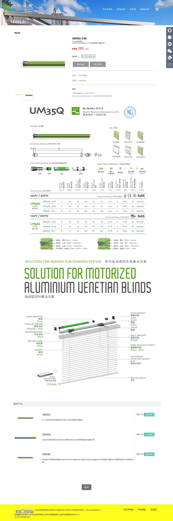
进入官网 (97, 64)
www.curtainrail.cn (93, 510)
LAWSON (82, 81)
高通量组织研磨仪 (21, 515)
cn (78, 515)
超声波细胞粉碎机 (67, 515)
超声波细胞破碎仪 (52, 515)
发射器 (133, 9)
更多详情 (80, 64)
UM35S (46, 414)
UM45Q (46, 434)
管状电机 (121, 9)
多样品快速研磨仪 (37, 515)
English (144, 9)
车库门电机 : (77, 93)
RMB (74, 49)
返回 (86, 487)
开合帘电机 (107, 9)
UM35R (46, 454)
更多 (87, 49)
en (76, 515)
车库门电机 (83, 75)
